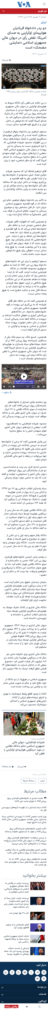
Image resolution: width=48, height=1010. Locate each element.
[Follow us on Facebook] (43, 972)
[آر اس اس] (5, 972)
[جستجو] (39, 1006)
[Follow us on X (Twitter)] (31, 972)
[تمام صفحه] (33, 386)
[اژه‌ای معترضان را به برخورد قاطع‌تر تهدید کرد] (37, 927)
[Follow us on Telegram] (37, 972)
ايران (43, 22)
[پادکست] (43, 978)
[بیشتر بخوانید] (24, 11)
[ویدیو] (27, 1006)
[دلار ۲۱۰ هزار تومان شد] (37, 916)
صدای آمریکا (36, 371)
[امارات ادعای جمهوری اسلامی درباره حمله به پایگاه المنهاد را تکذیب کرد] (37, 939)
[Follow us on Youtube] (24, 972)
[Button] (6, 60)
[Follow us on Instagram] (18, 972)
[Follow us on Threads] (12, 972)
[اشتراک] (37, 978)
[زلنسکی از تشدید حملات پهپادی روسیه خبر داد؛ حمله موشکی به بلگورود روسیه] (37, 951)
